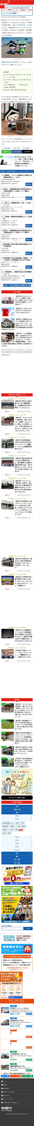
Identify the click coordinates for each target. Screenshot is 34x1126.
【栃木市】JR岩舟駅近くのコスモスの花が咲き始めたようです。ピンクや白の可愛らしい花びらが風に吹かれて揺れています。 (23, 725)
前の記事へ (7, 148)
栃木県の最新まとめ (8, 823)
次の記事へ (26, 148)
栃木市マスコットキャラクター (14, 352)
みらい (8, 354)
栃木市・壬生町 (20, 823)
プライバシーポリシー (8, 1099)
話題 (4, 354)
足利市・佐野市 (7, 833)
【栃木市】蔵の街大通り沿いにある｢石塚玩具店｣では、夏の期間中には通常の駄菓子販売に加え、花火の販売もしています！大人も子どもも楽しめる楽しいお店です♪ (23, 465)
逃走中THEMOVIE (27, 352)
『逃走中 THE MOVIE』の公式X (21, 25)
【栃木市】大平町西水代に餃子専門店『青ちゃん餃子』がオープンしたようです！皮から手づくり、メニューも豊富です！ (23, 581)
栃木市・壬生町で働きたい (9, 171)
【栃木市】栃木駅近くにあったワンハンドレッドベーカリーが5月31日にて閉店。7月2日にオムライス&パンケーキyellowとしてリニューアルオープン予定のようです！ (23, 507)
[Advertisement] (17, 375)
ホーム (4, 1081)
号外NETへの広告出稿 (8, 1092)
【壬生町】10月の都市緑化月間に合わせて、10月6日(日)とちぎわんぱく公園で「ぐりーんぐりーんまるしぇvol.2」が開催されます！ (24, 762)
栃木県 (23, 17)
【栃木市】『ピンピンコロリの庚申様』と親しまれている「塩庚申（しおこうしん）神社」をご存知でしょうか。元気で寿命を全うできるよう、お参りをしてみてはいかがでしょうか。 (23, 424)
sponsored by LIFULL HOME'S (17, 1002)
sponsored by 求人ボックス (26, 171)
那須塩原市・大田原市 (8, 826)
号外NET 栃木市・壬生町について (11, 1102)
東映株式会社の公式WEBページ (11, 62)
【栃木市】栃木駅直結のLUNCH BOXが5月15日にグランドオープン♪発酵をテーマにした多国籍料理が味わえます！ (23, 444)
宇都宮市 (5, 830)
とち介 (3, 352)
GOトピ (3, 9)
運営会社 (5, 1085)
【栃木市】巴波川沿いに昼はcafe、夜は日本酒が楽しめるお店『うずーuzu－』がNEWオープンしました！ (23, 563)
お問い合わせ (6, 1095)
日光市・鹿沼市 (21, 826)
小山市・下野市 (16, 830)
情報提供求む (6, 1088)
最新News (10, 9)
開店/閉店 (23, 9)
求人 (17, 9)
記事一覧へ (17, 148)
